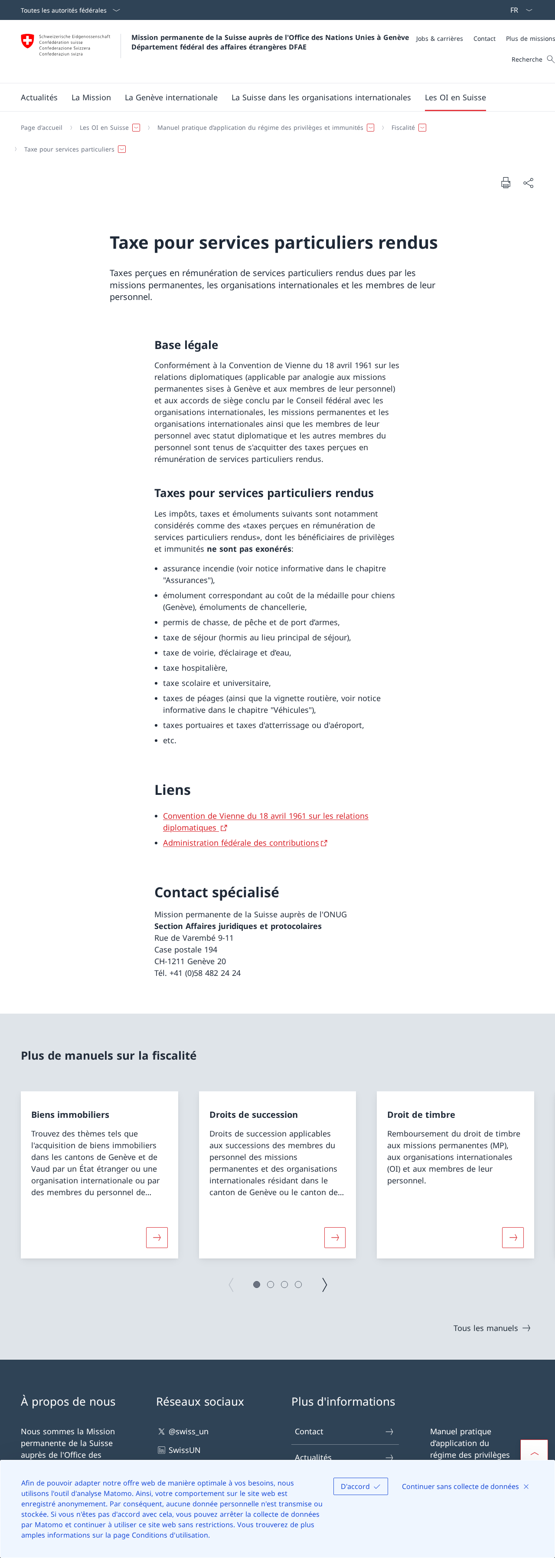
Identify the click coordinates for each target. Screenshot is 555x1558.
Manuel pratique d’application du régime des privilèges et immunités (470, 1449)
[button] (39, 97)
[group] (99, 1174)
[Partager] (528, 182)
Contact (309, 1431)
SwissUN (185, 1450)
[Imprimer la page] (505, 182)
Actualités (313, 1457)
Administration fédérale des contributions (241, 842)
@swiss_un (189, 1431)
